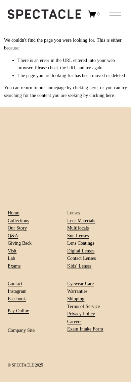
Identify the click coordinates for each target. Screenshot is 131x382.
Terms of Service (83, 306)
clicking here (85, 87)
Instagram (17, 291)
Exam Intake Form (85, 329)
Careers (74, 321)
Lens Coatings (80, 243)
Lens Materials (81, 220)
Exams (14, 266)
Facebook (17, 298)
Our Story (17, 228)
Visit (12, 250)
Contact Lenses (81, 258)
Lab (11, 258)
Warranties (77, 291)
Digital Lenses (80, 250)
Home (13, 212)
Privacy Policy (81, 313)
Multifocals (78, 228)
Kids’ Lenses (79, 266)
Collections (18, 220)
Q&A (13, 235)
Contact (15, 283)
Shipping (75, 298)
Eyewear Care (80, 283)
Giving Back (20, 243)
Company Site (21, 330)
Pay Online (18, 310)
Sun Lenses (78, 235)
